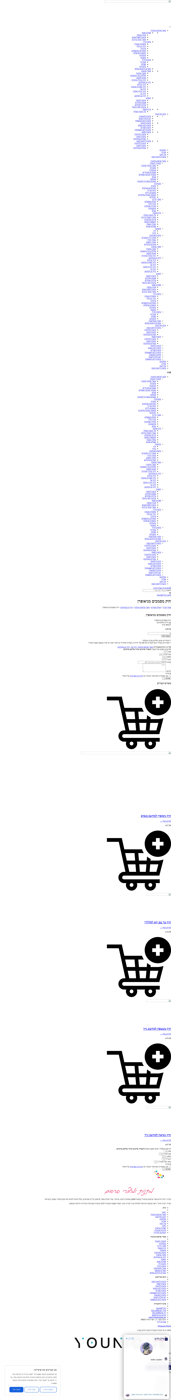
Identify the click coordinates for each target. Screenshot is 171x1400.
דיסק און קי (151, 190)
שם (169, 652)
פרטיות (168, 673)
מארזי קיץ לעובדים (149, 238)
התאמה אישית (48, 1389)
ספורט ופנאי (146, 33)
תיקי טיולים (141, 84)
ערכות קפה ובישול (139, 107)
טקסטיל (158, 228)
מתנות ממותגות (155, 235)
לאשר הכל (16, 1389)
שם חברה (167, 654)
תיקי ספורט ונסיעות (138, 87)
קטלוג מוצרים (156, 607)
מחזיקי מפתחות (150, 206)
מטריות (143, 62)
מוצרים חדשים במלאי (143, 69)
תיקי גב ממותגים (145, 82)
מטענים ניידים (150, 192)
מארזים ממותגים (139, 139)
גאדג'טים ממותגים (149, 188)
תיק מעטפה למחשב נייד (157, 1028)
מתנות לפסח (146, 132)
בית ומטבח (147, 109)
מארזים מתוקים (150, 244)
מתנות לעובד (141, 136)
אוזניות (153, 186)
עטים (154, 177)
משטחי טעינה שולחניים (147, 195)
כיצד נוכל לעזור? (164, 1162)
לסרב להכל (32, 1389)
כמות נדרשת (166, 662)
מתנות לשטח (141, 100)
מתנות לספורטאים (139, 37)
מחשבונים (152, 208)
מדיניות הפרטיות (136, 676)
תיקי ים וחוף (141, 46)
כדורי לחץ (152, 204)
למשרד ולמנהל (155, 163)
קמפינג (148, 98)
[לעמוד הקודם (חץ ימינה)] (170, 1362)
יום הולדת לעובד (144, 118)
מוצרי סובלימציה (155, 321)
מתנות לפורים (146, 127)
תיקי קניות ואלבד (139, 91)
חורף (154, 233)
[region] (32, 1380)
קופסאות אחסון (150, 222)
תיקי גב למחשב (140, 96)
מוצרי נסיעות (146, 71)
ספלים (143, 64)
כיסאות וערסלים (139, 53)
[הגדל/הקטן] (170, 1360)
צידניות (143, 48)
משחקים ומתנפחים (139, 51)
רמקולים (153, 197)
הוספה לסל (166, 636)
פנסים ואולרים (140, 102)
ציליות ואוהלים (140, 105)
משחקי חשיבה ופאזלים (147, 174)
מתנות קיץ (147, 42)
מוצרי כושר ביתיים (139, 39)
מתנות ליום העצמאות (143, 130)
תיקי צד (143, 89)
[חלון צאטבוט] (146, 1367)
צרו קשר (162, 154)
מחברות (153, 168)
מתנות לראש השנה (143, 141)
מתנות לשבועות (145, 116)
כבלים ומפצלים (150, 201)
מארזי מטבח (151, 224)
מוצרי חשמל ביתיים (148, 217)
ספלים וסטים (151, 226)
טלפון (168, 657)
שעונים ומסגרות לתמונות (146, 181)
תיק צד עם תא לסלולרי (157, 922)
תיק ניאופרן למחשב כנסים (156, 815)
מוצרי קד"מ (156, 199)
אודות (163, 152)
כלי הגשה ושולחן (139, 111)
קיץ (154, 231)
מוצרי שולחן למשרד (148, 165)
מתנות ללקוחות (140, 134)
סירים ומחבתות (150, 219)
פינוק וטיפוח (141, 35)
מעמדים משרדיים (149, 172)
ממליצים (163, 150)
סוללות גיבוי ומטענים (138, 75)
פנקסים (153, 179)
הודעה (168, 671)
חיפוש (168, 590)
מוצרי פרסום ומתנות (158, 30)
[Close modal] (170, 1358)
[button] (85, 372)
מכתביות (152, 170)
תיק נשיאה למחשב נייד (157, 1135)
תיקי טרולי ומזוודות (139, 80)
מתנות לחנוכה (145, 123)
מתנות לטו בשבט (144, 125)
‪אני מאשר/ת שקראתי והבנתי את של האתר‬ (145, 676)
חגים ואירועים (160, 114)
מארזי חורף (151, 240)
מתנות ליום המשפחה (143, 121)
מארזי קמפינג (151, 242)
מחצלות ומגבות (140, 44)
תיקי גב (143, 93)
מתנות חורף (146, 60)
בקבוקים (142, 55)
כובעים (143, 57)
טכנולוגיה (157, 183)
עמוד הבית (167, 607)
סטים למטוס (141, 78)
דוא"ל (168, 659)
